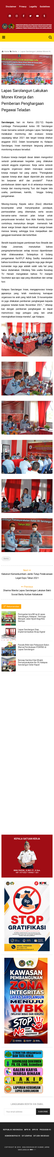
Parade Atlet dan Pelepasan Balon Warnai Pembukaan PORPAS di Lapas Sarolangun (33, 647)
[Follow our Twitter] (30, 16)
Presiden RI (45, 1130)
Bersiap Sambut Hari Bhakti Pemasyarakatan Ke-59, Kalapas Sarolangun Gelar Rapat (33, 662)
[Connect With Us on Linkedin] (10, 16)
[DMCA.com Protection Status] (33, 1150)
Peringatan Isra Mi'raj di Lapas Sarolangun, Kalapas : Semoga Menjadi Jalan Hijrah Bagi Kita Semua (32, 617)
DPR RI (35, 1130)
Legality (33, 6)
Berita (6, 559)
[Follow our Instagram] (16, 16)
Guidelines (45, 6)
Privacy (22, 6)
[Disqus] (27, 718)
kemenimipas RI (12, 1136)
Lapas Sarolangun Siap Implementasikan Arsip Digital (31, 630)
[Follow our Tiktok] (44, 16)
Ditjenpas (27, 1136)
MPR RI (27, 1130)
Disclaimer (11, 6)
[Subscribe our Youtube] (37, 16)
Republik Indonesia (13, 1130)
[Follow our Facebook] (23, 16)
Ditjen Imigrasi (41, 1136)
